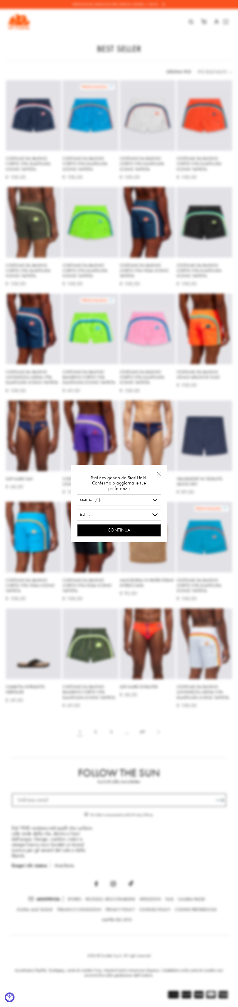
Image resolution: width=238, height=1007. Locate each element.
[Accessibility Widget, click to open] (10, 997)
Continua (119, 530)
